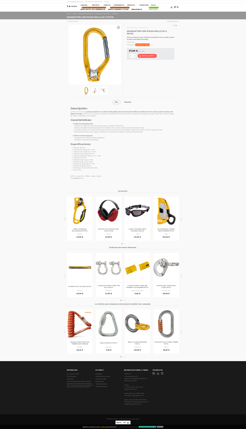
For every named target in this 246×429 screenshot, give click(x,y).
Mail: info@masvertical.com (75, 1)
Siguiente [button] (119, 54)
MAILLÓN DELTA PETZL (108, 343)
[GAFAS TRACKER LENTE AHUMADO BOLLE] (137, 211)
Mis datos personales (101, 384)
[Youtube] (158, 373)
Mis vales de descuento (102, 386)
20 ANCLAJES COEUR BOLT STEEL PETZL (166, 286)
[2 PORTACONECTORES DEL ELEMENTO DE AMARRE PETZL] (137, 267)
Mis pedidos (99, 374)
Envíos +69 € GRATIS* (73, 374)
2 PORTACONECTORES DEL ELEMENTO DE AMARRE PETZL (137, 286)
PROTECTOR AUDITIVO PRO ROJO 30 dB (108, 230)
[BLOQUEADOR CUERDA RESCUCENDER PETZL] (166, 211)
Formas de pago (71, 376)
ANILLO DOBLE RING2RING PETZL (137, 343)
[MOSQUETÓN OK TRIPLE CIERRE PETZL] (166, 324)
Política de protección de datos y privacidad (79, 381)
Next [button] (181, 219)
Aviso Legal (70, 379)
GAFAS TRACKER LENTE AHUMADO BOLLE (137, 230)
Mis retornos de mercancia (103, 376)
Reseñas (127, 102)
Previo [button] (70, 54)
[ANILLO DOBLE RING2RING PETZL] (137, 324)
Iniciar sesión (171, 7)
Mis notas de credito (101, 379)
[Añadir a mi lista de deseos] (174, 26)
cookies (103, 427)
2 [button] (124, 243)
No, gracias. (160, 426)
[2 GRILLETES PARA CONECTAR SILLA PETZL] (109, 267)
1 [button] (122, 243)
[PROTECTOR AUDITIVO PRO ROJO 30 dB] (109, 211)
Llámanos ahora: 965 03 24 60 (93, 1)
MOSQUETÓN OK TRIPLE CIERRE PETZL (166, 343)
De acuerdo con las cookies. (147, 426)
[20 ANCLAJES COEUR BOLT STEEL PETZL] (166, 267)
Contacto (106, 1)
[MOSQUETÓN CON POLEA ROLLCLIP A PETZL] (86, 91)
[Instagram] (162, 373)
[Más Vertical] (72, 6)
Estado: (129, 42)
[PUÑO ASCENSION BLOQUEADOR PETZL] (80, 211)
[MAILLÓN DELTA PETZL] (109, 324)
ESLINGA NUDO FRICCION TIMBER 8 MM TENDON (80, 343)
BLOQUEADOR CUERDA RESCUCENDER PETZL (166, 230)
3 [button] (125, 300)
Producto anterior (73, 21)
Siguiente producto (172, 21)
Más (116, 102)
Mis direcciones (100, 381)
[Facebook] (154, 373)
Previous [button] (64, 219)
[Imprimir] (176, 26)
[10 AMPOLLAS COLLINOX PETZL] (80, 267)
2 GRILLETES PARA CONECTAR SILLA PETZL (109, 286)
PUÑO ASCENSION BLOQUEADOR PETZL (80, 230)
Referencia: (129, 27)
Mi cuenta (99, 370)
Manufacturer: (142, 27)
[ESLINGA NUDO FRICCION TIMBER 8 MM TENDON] (80, 324)
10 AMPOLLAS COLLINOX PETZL (79, 286)
